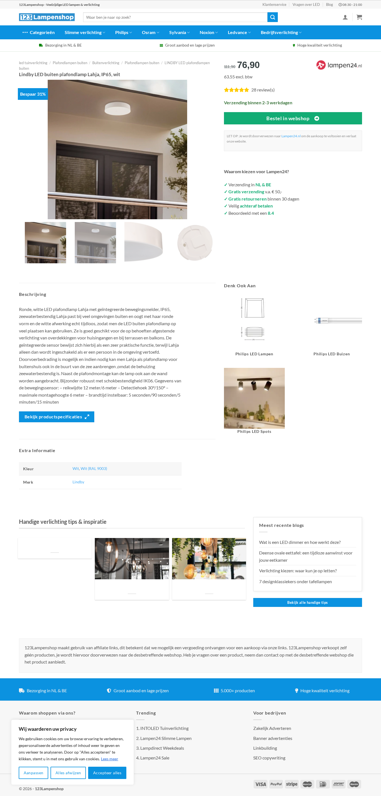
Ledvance (237, 32)
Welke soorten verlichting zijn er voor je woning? (209, 587)
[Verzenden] (272, 17)
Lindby (78, 481)
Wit (76, 468)
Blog (329, 4)
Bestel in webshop (287, 118)
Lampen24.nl (291, 136)
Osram (148, 32)
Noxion (207, 32)
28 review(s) (263, 89)
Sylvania (177, 32)
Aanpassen (34, 772)
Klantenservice (274, 4)
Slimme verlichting (83, 32)
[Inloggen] (345, 17)
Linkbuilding (265, 748)
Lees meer (109, 758)
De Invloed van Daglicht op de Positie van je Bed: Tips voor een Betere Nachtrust (54, 545)
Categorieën (42, 32)
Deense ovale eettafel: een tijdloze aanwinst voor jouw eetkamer (306, 556)
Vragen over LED (306, 4)
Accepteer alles (107, 772)
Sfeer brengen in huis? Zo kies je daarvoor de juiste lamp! (131, 587)
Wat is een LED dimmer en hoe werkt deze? (300, 542)
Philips (121, 32)
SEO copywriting (269, 757)
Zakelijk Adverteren (272, 728)
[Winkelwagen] (359, 17)
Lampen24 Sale (154, 757)
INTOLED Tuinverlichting (164, 728)
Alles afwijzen (68, 772)
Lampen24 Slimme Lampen (166, 738)
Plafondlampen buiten (70, 63)
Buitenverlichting (105, 63)
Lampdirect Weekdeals (162, 748)
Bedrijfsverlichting (279, 32)
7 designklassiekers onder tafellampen (296, 581)
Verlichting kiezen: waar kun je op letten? (298, 570)
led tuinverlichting (33, 63)
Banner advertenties (272, 738)
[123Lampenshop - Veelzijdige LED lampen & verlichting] (47, 17)
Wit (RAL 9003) (94, 468)
